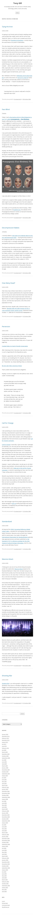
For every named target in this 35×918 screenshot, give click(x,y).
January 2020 (5, 734)
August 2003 (5, 870)
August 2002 (5, 887)
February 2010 (5, 748)
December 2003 (5, 862)
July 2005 (4, 824)
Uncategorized (17, 99)
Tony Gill (17, 3)
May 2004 (4, 852)
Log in (3, 901)
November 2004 (6, 840)
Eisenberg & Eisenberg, (17, 40)
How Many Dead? (8, 283)
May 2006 (4, 805)
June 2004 (4, 850)
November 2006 (6, 793)
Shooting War (7, 676)
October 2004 (5, 842)
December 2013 (5, 736)
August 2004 (5, 846)
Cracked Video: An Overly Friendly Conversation (15, 346)
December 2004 (5, 838)
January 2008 (5, 768)
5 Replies (4, 113)
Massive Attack (7, 559)
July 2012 (4, 744)
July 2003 (4, 872)
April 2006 (4, 807)
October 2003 (5, 866)
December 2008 (5, 754)
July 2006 (4, 801)
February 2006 (5, 811)
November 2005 (6, 817)
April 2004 (4, 854)
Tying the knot (7, 27)
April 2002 (4, 891)
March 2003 (5, 879)
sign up (14, 503)
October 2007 (5, 771)
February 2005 (5, 834)
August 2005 (5, 822)
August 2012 (5, 742)
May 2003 (4, 875)
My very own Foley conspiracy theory (12, 366)
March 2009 (5, 752)
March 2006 (5, 809)
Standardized (7, 521)
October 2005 (5, 819)
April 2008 (4, 764)
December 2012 (5, 740)
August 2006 (5, 799)
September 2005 (6, 820)
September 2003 (6, 868)
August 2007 (5, 775)
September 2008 (6, 758)
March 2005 (5, 832)
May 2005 (4, 828)
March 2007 (5, 785)
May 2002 (4, 889)
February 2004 (5, 858)
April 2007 (4, 783)
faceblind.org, (17, 210)
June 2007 (4, 779)
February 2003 (5, 881)
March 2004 (5, 856)
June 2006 (4, 803)
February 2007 (5, 787)
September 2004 (6, 844)
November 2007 (6, 769)
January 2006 (5, 813)
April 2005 (4, 830)
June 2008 (4, 762)
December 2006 (5, 791)
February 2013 (5, 738)
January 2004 (5, 860)
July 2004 (4, 848)
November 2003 (6, 864)
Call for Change (7, 423)
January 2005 (5, 836)
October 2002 (5, 883)
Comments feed (6, 905)
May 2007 (4, 781)
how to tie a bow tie (22, 77)
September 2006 (6, 797)
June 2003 (4, 873)
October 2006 (5, 795)
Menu (17, 12)
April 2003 (4, 877)
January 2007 (5, 789)
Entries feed (5, 903)
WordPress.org (5, 907)
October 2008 (5, 756)
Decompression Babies (10, 228)
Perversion (6, 326)
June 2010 (4, 746)
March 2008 (5, 766)
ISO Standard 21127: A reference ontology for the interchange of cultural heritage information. (16, 541)
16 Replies (4, 231)
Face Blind (6, 109)
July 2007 (4, 777)
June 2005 (4, 826)
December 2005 (5, 815)
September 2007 (6, 773)
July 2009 (4, 750)
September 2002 (6, 885)
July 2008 (4, 760)
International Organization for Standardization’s (15, 537)
